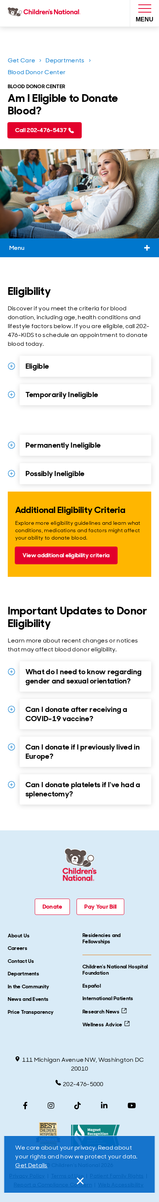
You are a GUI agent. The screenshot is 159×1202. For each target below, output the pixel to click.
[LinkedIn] (104, 1105)
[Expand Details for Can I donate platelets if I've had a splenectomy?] (11, 784)
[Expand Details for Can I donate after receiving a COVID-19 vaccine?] (11, 709)
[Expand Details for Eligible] (11, 366)
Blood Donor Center (36, 72)
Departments (64, 60)
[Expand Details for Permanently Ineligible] (11, 445)
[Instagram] (51, 1105)
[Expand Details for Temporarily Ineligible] (11, 394)
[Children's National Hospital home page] (46, 13)
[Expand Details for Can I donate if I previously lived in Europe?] (11, 747)
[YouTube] (132, 1105)
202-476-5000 (83, 1084)
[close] (79, 1181)
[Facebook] (25, 1105)
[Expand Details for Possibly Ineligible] (11, 473)
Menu (16, 248)
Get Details (31, 1165)
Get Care (21, 60)
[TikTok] (77, 1105)
